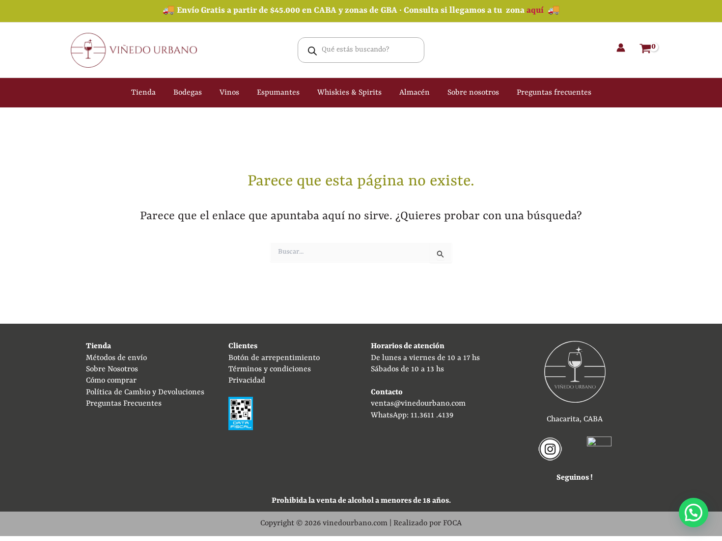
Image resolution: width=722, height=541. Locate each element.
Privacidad (246, 380)
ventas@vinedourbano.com (418, 403)
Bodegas (187, 92)
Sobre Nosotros (112, 369)
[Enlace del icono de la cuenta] (620, 47)
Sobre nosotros (473, 92)
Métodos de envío (116, 358)
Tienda (143, 92)
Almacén (414, 92)
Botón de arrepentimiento (274, 358)
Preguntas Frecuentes (124, 403)
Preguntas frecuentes (554, 92)
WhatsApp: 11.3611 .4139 (412, 415)
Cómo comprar (111, 380)
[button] (693, 512)
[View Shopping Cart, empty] (645, 50)
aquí (535, 10)
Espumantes (278, 92)
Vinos (229, 92)
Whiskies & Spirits (349, 92)
